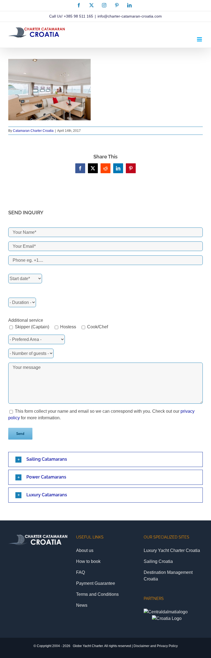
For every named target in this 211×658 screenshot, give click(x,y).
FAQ (80, 572)
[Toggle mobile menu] (200, 39)
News (81, 605)
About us (84, 550)
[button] (105, 459)
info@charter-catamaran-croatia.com (130, 16)
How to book (88, 561)
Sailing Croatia (158, 561)
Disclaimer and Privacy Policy (156, 646)
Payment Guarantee (95, 583)
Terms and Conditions (97, 594)
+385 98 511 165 (78, 16)
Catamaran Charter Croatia (33, 131)
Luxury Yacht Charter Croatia (172, 550)
